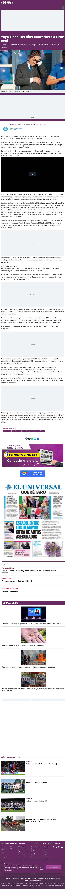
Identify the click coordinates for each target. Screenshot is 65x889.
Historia (58, 878)
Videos (12, 849)
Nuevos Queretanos (24, 859)
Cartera (3, 855)
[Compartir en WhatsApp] (32, 438)
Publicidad (41, 878)
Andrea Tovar (6, 578)
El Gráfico (46, 846)
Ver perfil (13, 129)
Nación (3, 851)
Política (3, 853)
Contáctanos (15, 878)
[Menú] (63, 3)
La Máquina (16, 430)
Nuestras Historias (23, 849)
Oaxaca (33, 849)
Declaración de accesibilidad (32, 880)
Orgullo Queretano (23, 851)
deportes (25, 430)
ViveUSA (45, 853)
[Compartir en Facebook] (26, 438)
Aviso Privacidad (50, 878)
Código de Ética (25, 878)
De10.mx (45, 849)
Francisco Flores (8, 568)
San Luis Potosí (35, 846)
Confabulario (46, 857)
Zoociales (21, 857)
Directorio (7, 878)
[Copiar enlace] (38, 438)
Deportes (13, 124)
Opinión (5, 564)
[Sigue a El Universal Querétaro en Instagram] (59, 847)
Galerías (12, 846)
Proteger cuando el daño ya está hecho (17, 581)
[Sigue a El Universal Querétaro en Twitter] (56, 847)
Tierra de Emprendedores (23, 854)
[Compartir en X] (29, 438)
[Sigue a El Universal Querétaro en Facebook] (54, 847)
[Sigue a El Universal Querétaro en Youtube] (62, 847)
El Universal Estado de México (36, 856)
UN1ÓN (45, 855)
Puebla (33, 851)
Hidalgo (33, 853)
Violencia (33, 878)
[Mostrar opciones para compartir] (63, 7)
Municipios (4, 859)
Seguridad (4, 849)
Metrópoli (4, 857)
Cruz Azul (7, 430)
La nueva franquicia (10, 591)
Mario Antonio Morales (10, 588)
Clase (44, 851)
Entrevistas (21, 846)
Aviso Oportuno (47, 859)
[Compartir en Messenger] (35, 438)
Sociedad (4, 846)
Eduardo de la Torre (37, 430)
